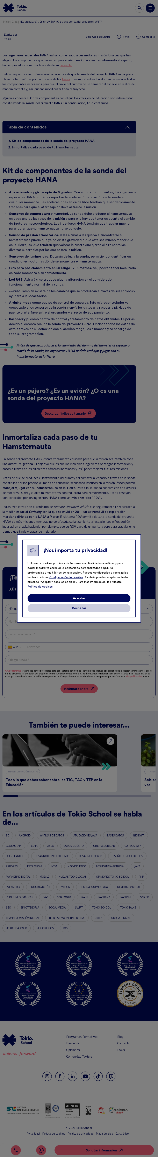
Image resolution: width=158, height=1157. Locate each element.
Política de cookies (40, 586)
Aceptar (79, 598)
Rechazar (79, 608)
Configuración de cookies (66, 577)
